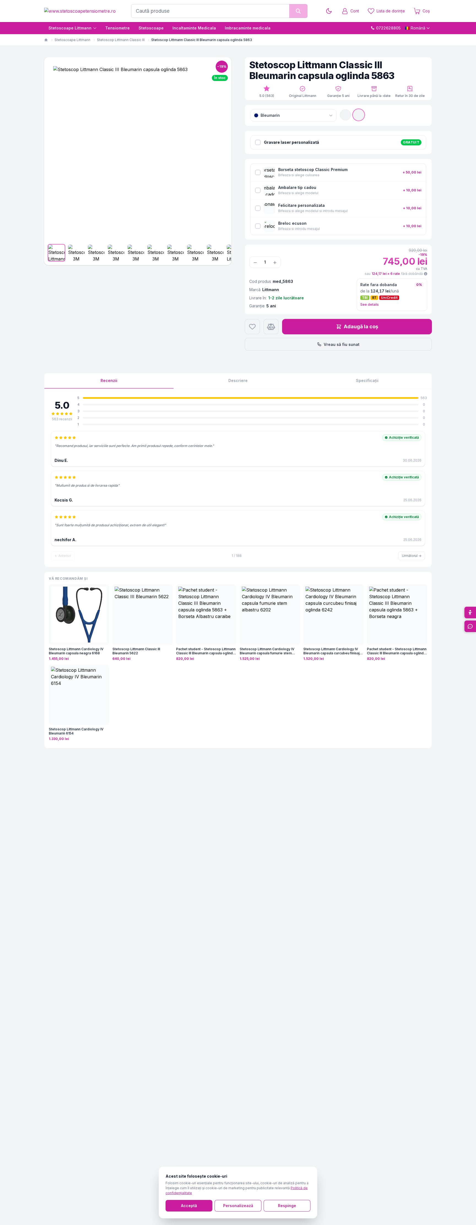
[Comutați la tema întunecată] (329, 11)
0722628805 (388, 28)
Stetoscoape (151, 28)
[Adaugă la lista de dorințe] (252, 326)
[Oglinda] (358, 114)
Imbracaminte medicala (248, 28)
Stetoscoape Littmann (69, 28)
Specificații (367, 380)
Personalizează (238, 1205)
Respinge (287, 1205)
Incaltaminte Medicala (194, 28)
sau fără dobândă (394, 274)
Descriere (238, 380)
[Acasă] (46, 40)
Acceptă (189, 1205)
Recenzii (109, 380)
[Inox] (345, 114)
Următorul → (411, 556)
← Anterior (63, 556)
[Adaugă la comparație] (271, 326)
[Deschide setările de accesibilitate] (470, 612)
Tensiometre (117, 28)
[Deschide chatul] (470, 626)
